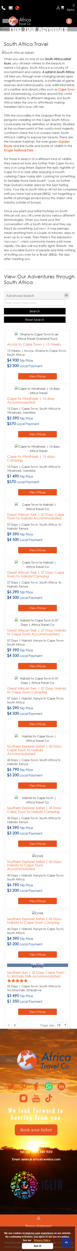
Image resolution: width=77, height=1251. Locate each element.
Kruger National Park (18, 150)
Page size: (47, 1025)
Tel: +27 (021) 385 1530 (36, 1152)
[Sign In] (58, 7)
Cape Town (66, 89)
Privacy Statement (38, 1226)
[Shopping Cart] (62, 7)
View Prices (37, 376)
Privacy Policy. (42, 1240)
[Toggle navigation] (69, 21)
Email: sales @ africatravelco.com (36, 1159)
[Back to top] (66, 1242)
